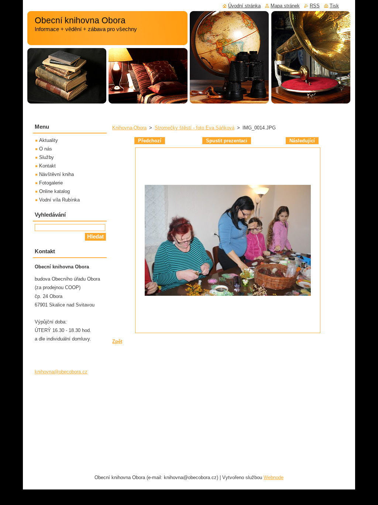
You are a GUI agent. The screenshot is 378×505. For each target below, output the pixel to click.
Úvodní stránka (244, 6)
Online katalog (54, 191)
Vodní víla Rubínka (59, 200)
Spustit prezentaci (226, 140)
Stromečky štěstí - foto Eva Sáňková (194, 128)
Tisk (334, 6)
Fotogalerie (51, 183)
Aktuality (48, 140)
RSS (315, 6)
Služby (46, 157)
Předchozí (149, 140)
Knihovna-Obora (129, 128)
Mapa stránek (285, 6)
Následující (302, 140)
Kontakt (47, 166)
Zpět (117, 341)
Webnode (274, 477)
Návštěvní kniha (56, 174)
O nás (45, 149)
